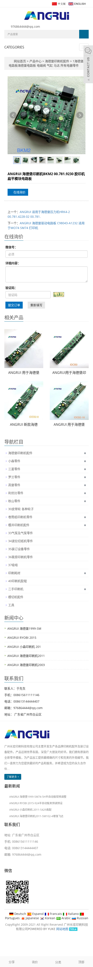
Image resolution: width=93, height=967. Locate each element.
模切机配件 (15, 597)
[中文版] (58, 3)
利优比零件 (15, 493)
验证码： (11, 288)
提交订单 (14, 305)
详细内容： (13, 263)
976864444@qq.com (25, 26)
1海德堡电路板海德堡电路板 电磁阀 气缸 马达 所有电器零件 (46, 63)
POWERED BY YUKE (42, 929)
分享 (12, 962)
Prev (13, 115)
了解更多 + (12, 777)
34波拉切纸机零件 (20, 541)
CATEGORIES (14, 47)
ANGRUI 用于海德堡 (23, 372)
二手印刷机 (15, 589)
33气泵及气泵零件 (20, 533)
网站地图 (62, 929)
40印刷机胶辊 (17, 581)
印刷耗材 (14, 573)
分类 (58, 962)
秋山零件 (14, 501)
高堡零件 (14, 485)
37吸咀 (13, 565)
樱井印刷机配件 (18, 525)
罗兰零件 (14, 477)
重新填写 (36, 305)
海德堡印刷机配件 (57, 61)
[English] (77, 3)
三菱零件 (14, 469)
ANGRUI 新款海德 (24, 424)
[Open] (88, 64)
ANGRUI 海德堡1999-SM (24, 628)
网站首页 (20, 61)
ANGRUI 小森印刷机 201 (24, 647)
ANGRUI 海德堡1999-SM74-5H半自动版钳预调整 (37, 797)
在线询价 (19, 192)
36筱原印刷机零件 (20, 557)
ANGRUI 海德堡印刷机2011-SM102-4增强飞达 (36, 816)
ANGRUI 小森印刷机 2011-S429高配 (30, 810)
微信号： (11, 247)
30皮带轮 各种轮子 (21, 509)
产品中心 (35, 61)
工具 (11, 605)
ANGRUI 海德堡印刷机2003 (26, 665)
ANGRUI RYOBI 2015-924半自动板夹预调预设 (36, 803)
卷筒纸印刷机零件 (20, 517)
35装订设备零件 (19, 549)
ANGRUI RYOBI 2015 (21, 638)
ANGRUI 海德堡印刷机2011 (26, 656)
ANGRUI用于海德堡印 (69, 372)
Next (79, 115)
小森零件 (14, 461)
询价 (35, 962)
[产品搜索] (84, 34)
